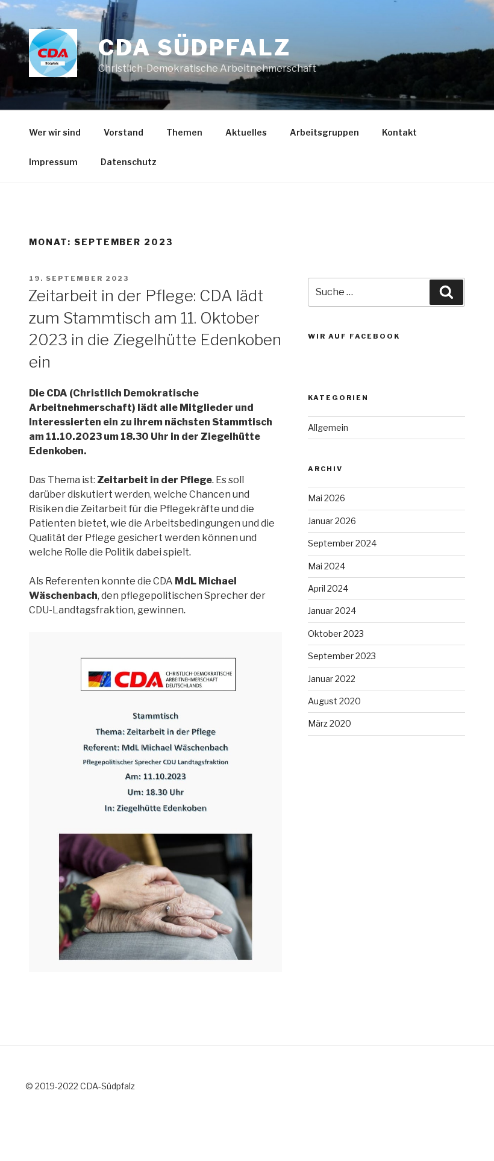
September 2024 (342, 543)
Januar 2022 (331, 679)
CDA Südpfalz (194, 47)
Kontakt (399, 132)
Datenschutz (129, 162)
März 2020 (329, 723)
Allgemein (328, 427)
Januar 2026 (332, 521)
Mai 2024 (326, 566)
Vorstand (123, 132)
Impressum (53, 162)
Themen (184, 132)
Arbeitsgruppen (324, 132)
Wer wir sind (55, 132)
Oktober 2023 (336, 633)
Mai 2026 (326, 498)
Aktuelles (246, 132)
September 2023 (342, 656)
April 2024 (328, 588)
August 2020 (334, 701)
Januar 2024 (332, 611)
